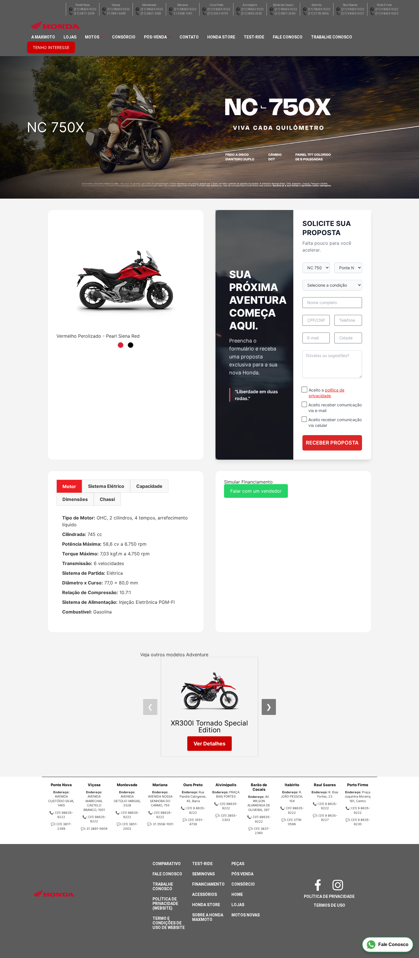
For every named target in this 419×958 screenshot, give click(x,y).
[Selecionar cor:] (120, 345)
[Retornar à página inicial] (15, 938)
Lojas (70, 37)
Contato (189, 37)
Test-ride (254, 37)
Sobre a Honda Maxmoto (207, 917)
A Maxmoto (43, 37)
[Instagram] (339, 885)
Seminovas (203, 874)
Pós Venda (242, 874)
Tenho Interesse (51, 47)
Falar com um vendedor (256, 491)
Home (237, 894)
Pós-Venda (155, 37)
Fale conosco (287, 37)
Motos (92, 37)
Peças (237, 863)
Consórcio (123, 37)
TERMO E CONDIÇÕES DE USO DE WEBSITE (168, 923)
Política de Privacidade (329, 896)
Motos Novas (245, 915)
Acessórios (204, 894)
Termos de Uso (329, 905)
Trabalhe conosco (331, 37)
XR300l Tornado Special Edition (209, 726)
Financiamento (208, 884)
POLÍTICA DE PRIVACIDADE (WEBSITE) (165, 903)
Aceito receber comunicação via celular (335, 422)
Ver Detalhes (209, 744)
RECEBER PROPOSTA (332, 443)
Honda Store (221, 37)
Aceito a (326, 393)
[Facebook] (319, 885)
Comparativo (166, 863)
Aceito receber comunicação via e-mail (335, 407)
